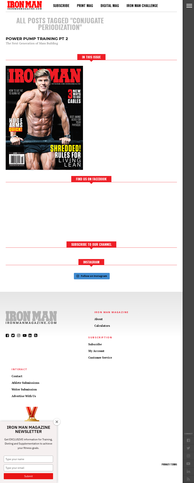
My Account (96, 351)
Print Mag (85, 5)
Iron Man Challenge (142, 5)
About (98, 319)
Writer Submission (24, 389)
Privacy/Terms (169, 464)
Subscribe (61, 5)
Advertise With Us (24, 396)
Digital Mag (110, 5)
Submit (28, 476)
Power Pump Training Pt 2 (37, 38)
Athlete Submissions (25, 383)
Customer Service (100, 357)
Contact (17, 376)
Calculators (102, 325)
